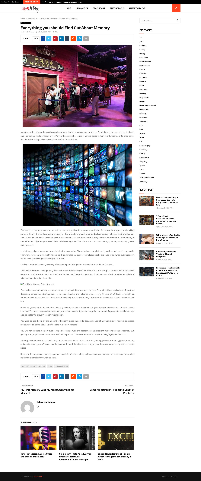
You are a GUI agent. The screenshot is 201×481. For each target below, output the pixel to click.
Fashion (142, 73)
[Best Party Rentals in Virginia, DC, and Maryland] (146, 255)
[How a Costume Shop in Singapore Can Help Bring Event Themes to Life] (146, 201)
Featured (143, 77)
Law (141, 129)
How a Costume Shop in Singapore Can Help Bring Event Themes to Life (167, 201)
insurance (143, 117)
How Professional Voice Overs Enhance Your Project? (36, 455)
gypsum (42, 366)
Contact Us (5, 2)
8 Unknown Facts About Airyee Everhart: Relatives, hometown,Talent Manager (75, 456)
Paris (50, 366)
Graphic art (99, 8)
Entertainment (137, 8)
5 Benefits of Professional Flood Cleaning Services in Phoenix (166, 220)
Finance (142, 81)
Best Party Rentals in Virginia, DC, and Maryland (166, 254)
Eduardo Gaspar (29, 32)
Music (141, 137)
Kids (141, 125)
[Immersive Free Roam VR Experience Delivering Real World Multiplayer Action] (146, 271)
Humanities (82, 8)
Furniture (143, 89)
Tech (141, 169)
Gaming (142, 93)
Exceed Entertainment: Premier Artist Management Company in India (115, 456)
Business (142, 45)
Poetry (142, 153)
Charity (142, 49)
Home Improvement (147, 105)
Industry (142, 113)
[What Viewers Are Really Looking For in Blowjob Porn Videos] (146, 239)
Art (69, 8)
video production (146, 177)
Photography (117, 8)
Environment (144, 65)
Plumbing (143, 149)
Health (142, 101)
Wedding (143, 181)
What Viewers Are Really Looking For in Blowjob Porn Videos (168, 237)
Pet (140, 141)
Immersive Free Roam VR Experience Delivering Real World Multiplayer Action (168, 271)
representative (62, 366)
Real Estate (144, 157)
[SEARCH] (177, 20)
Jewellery (143, 121)
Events (142, 69)
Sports (142, 165)
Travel (142, 173)
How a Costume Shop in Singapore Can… (65, 2)
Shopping (143, 161)
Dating (142, 53)
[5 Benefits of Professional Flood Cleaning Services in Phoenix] (146, 220)
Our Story (15, 2)
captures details (28, 366)
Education (143, 57)
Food (141, 85)
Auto (141, 41)
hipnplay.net (38, 476)
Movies (142, 133)
